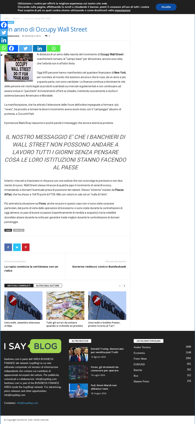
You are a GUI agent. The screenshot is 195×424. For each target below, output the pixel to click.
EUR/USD (139, 364)
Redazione (13, 35)
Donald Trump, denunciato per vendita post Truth (107, 350)
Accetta (166, 7)
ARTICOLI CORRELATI (18, 285)
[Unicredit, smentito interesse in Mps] (23, 305)
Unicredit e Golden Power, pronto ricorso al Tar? (104, 324)
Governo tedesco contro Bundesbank (99, 266)
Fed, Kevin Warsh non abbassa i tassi (104, 387)
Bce (136, 375)
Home (7, 18)
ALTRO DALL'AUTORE (47, 285)
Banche (16, 18)
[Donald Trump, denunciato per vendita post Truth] (78, 354)
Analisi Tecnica (142, 347)
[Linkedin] (39, 48)
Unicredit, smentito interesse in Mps (22, 324)
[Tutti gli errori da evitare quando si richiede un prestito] (65, 305)
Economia (139, 353)
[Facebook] (11, 48)
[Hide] (1, 55)
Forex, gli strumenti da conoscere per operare (105, 368)
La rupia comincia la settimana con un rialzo (31, 268)
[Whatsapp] (53, 48)
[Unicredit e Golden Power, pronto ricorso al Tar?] (107, 305)
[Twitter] (25, 48)
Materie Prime (141, 381)
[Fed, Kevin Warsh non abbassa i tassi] (78, 391)
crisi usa (18, 230)
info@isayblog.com (27, 403)
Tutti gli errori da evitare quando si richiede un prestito (64, 324)
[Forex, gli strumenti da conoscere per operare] (78, 372)
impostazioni (122, 10)
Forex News (140, 358)
